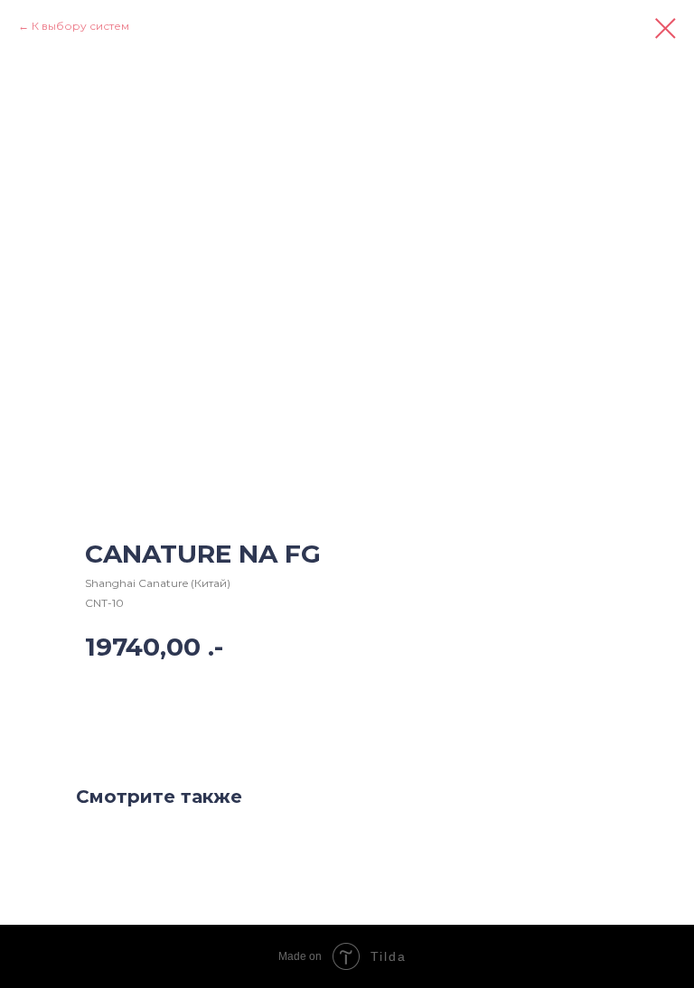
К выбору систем (80, 26)
